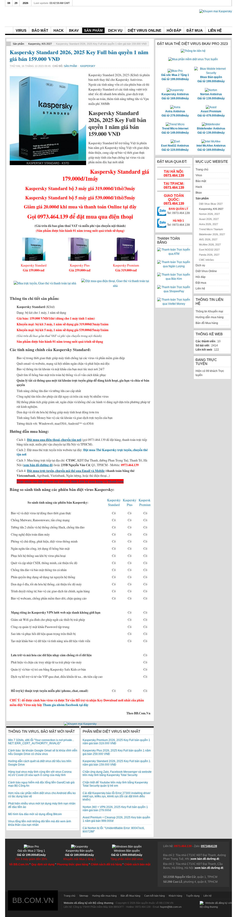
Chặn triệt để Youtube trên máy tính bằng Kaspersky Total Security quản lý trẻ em (115, 784)
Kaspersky (87, 66)
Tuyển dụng (193, 895)
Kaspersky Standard (114, 502)
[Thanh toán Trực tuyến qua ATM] (173, 253)
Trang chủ (69, 895)
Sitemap (83, 895)
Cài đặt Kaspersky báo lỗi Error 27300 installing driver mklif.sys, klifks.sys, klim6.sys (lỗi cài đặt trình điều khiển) (116, 796)
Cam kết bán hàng (154, 895)
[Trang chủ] (9, 30)
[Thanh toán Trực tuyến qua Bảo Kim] (173, 278)
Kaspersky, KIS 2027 (40, 43)
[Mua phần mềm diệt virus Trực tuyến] (193, 59)
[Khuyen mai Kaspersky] (80, 723)
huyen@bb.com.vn (170, 906)
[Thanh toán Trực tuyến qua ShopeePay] (173, 291)
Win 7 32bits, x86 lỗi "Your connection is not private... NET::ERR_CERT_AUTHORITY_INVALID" (41, 741)
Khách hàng (175, 895)
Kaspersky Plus (129, 502)
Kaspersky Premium (145, 502)
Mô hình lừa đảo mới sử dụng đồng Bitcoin (35, 814)
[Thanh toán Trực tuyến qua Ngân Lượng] (173, 266)
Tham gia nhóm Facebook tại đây (65, 705)
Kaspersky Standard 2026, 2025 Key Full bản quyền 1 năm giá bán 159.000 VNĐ (79, 55)
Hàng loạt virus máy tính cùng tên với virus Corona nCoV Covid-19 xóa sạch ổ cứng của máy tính (40, 773)
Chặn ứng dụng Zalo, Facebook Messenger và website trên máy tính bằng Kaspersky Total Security (117, 773)
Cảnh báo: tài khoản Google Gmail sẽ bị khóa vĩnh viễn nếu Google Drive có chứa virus (42, 752)
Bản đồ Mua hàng (130, 895)
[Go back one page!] (8, 43)
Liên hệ (207, 895)
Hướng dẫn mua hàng (104, 895)
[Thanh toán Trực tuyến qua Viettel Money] (173, 303)
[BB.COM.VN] (40, 15)
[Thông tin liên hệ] (193, 51)
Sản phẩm (18, 43)
